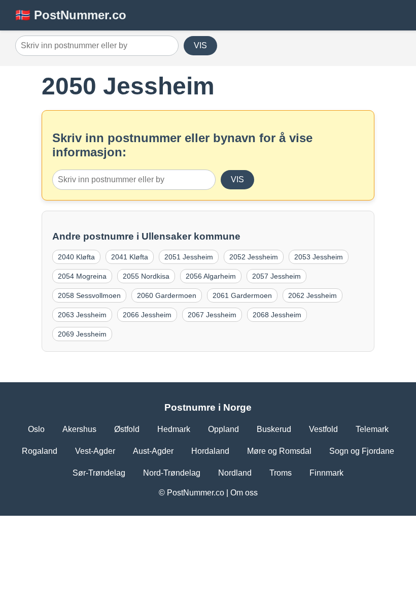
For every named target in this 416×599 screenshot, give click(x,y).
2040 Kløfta (76, 257)
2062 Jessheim (312, 295)
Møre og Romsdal (279, 451)
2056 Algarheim (211, 276)
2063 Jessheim (82, 315)
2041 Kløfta (129, 257)
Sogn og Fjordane (361, 451)
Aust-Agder (153, 451)
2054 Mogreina (82, 276)
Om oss (244, 492)
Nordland (235, 473)
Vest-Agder (95, 451)
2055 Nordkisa (146, 276)
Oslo (36, 429)
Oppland (223, 429)
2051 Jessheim (188, 257)
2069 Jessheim (82, 334)
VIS (200, 45)
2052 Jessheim (253, 257)
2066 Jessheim (147, 315)
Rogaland (39, 451)
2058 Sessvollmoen (89, 295)
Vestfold (323, 429)
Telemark (372, 429)
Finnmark (326, 473)
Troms (280, 473)
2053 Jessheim (318, 257)
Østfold (127, 429)
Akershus (79, 429)
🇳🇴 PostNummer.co (70, 15)
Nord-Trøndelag (171, 473)
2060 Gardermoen (166, 295)
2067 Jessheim (212, 315)
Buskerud (274, 429)
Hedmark (173, 429)
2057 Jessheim (276, 276)
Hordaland (210, 451)
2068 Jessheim (277, 315)
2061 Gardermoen (242, 295)
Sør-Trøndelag (99, 473)
